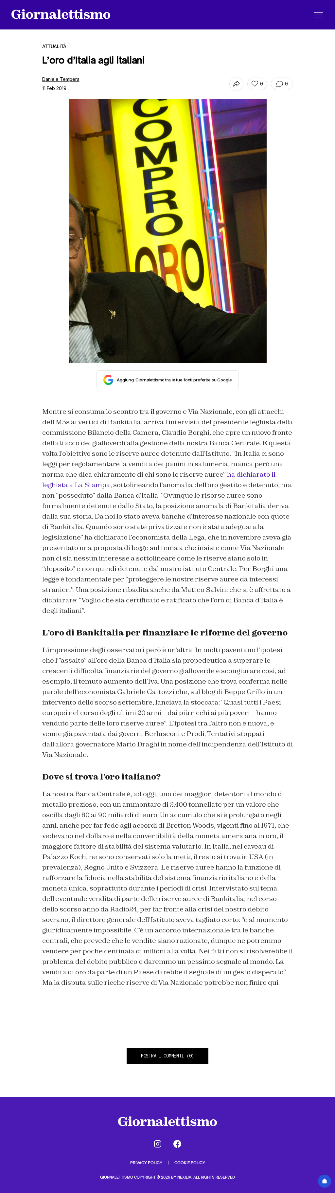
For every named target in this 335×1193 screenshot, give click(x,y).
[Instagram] (157, 1143)
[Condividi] (236, 84)
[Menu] (318, 14)
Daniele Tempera (60, 79)
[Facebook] (177, 1143)
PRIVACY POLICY (146, 1162)
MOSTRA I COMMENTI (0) (167, 1056)
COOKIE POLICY (189, 1162)
